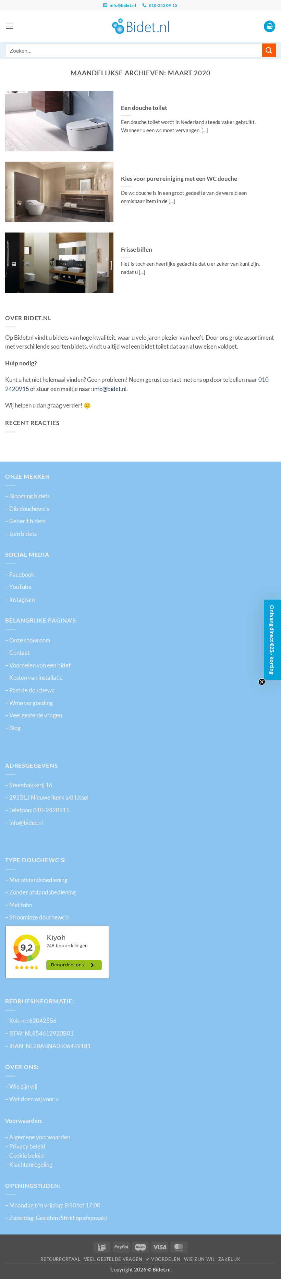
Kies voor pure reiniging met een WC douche (179, 178)
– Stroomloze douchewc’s (37, 917)
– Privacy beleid (25, 1146)
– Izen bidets (21, 533)
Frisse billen (136, 249)
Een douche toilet (144, 107)
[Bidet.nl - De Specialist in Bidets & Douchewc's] (140, 26)
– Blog (13, 728)
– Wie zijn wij (21, 1086)
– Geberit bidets (25, 521)
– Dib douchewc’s (27, 508)
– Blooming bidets (27, 496)
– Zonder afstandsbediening (40, 892)
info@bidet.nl (109, 389)
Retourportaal (60, 1259)
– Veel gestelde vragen (33, 715)
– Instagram (20, 599)
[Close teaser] (261, 681)
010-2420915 (51, 810)
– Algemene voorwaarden (37, 1137)
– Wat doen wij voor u (32, 1099)
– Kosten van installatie (34, 677)
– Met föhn (18, 905)
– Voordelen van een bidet (38, 665)
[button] (9, 26)
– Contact (17, 652)
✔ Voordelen (163, 1259)
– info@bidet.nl (24, 822)
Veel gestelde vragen (113, 1259)
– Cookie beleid (24, 1155)
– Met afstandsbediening (36, 880)
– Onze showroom (27, 640)
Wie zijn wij (199, 1259)
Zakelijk (229, 1259)
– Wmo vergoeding (29, 703)
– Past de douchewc (29, 690)
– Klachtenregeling (28, 1164)
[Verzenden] (269, 50)
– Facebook (19, 574)
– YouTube (18, 587)
